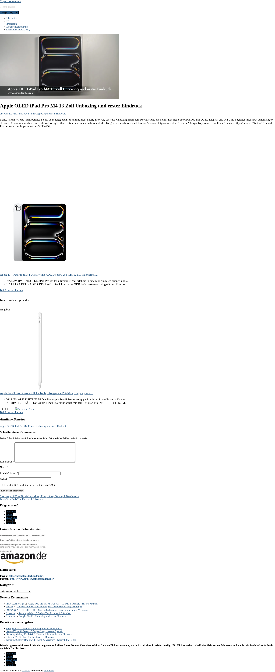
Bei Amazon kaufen (11, 290)
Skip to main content (10, 1)
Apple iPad (49, 113)
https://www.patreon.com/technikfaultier (32, 578)
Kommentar (7, 461)
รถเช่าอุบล (12, 610)
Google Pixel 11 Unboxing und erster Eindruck (42, 616)
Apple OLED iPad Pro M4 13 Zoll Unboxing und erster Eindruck (33, 426)
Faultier (32, 113)
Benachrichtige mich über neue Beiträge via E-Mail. (30, 485)
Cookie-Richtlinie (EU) (18, 29)
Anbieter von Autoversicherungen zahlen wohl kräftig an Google (49, 606)
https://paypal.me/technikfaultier (26, 576)
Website (4, 479)
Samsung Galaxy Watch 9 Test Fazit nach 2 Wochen (44, 613)
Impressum (11, 23)
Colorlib (26, 670)
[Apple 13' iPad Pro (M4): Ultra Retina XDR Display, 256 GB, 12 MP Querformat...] (40, 271)
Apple (39, 113)
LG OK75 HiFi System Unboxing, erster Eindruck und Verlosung (55, 610)
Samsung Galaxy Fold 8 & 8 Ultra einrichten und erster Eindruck (39, 634)
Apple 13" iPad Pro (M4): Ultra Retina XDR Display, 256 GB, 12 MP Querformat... (49, 274)
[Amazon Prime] (25, 409)
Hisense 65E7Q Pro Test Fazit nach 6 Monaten (30, 637)
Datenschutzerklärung (17, 26)
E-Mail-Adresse (9, 473)
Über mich (11, 18)
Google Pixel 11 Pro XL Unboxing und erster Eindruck (34, 628)
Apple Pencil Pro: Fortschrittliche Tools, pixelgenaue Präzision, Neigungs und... (46, 393)
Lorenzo (10, 613)
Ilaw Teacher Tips (15, 603)
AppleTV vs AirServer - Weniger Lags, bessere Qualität (34, 631)
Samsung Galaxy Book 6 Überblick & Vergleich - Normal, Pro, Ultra (41, 640)
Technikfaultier (7, 6)
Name (4, 467)
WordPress (49, 670)
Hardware (61, 113)
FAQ (8, 21)
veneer (9, 606)
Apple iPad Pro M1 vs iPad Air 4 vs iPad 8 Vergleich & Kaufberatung (63, 603)
